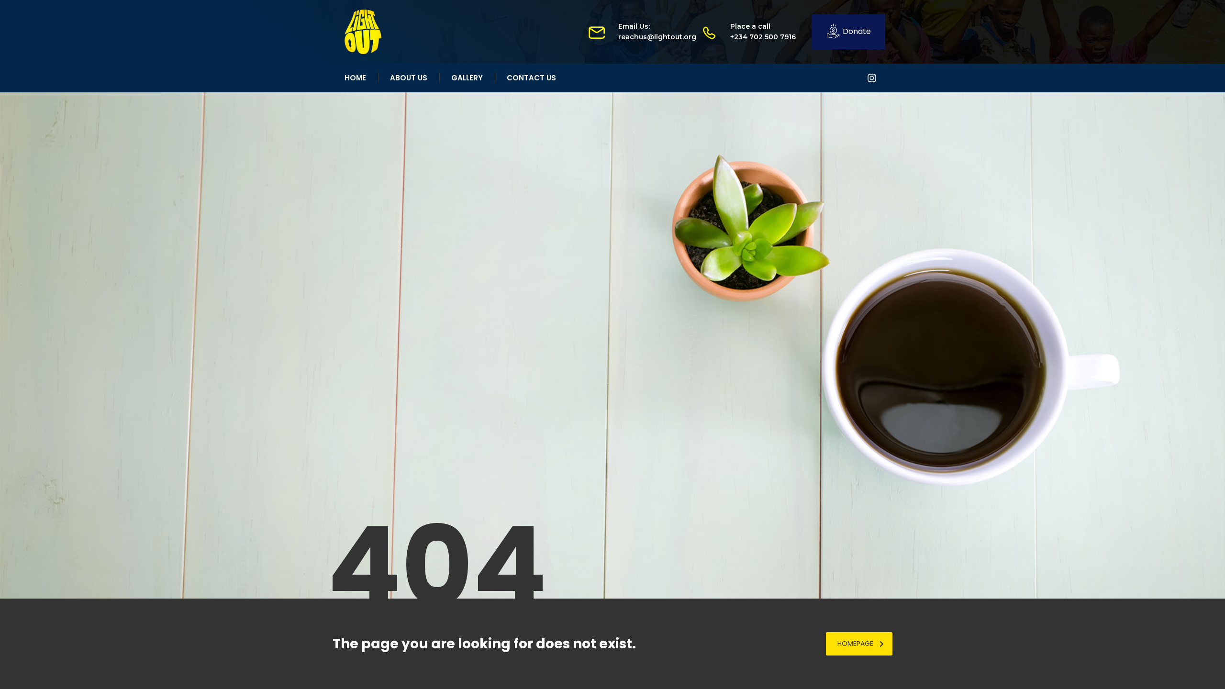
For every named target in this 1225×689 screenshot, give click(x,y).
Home (355, 78)
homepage (855, 643)
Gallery (467, 78)
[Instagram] (871, 78)
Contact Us (531, 78)
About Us (408, 78)
